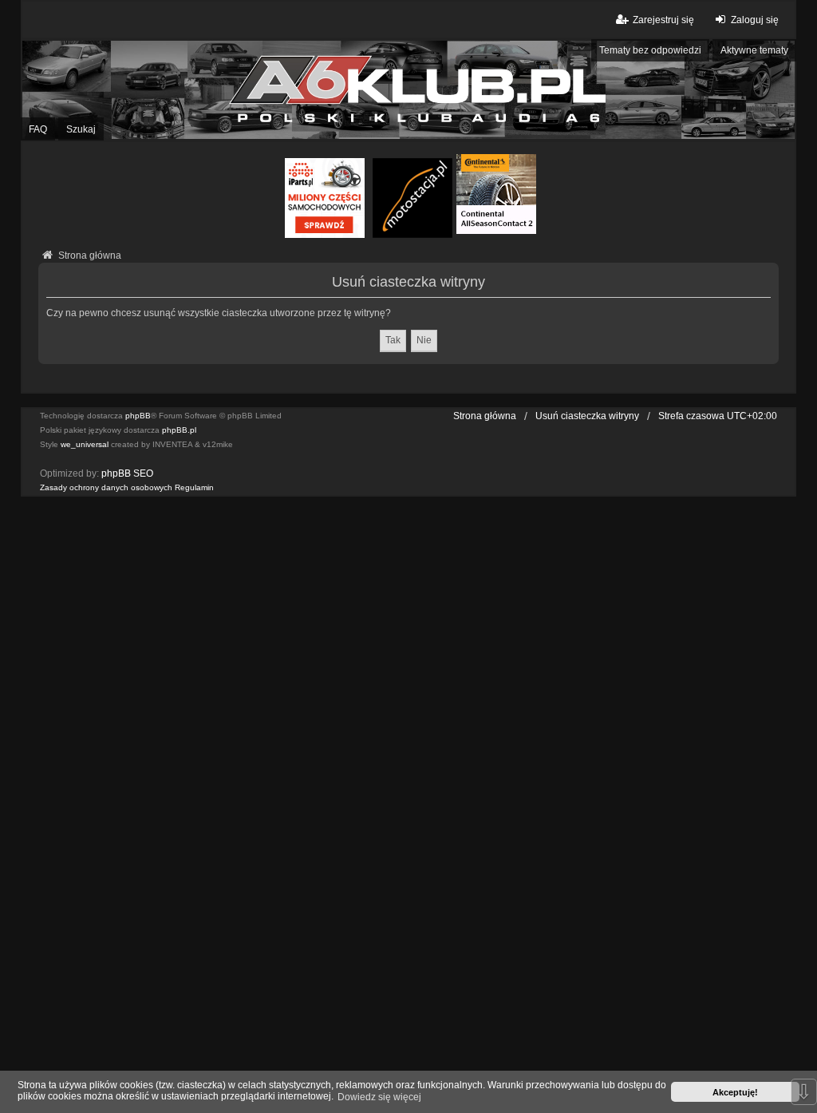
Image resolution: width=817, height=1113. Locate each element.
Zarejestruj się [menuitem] (663, 20)
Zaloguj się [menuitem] (755, 20)
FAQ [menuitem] (38, 129)
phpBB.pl (179, 430)
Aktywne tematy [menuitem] (754, 50)
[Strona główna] (408, 89)
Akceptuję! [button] (735, 1092)
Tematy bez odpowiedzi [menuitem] (650, 50)
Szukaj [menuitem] (81, 129)
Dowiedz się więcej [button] (379, 1097)
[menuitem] (106, 488)
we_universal (85, 444)
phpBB (138, 415)
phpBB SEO (127, 473)
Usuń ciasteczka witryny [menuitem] (587, 416)
